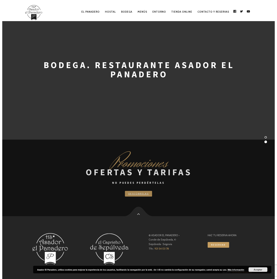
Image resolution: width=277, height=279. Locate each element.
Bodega (126, 11)
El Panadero (90, 11)
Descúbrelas (138, 193)
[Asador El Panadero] (35, 12)
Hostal (110, 11)
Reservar (218, 244)
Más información (236, 269)
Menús (142, 11)
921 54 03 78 (161, 248)
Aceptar (258, 269)
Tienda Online (181, 11)
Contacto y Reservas (213, 11)
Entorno (159, 11)
